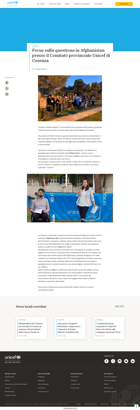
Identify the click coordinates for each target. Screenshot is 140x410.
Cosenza (35, 46)
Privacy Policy (104, 404)
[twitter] (7, 88)
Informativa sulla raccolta (70, 408)
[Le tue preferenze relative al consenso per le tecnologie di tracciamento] (136, 406)
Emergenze (41, 380)
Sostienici (98, 4)
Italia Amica (41, 388)
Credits (78, 404)
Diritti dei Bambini (43, 384)
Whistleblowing (9, 391)
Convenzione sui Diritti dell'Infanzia (16, 384)
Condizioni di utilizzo (90, 404)
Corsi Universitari (43, 391)
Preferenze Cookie (129, 404)
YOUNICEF (74, 380)
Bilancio (7, 380)
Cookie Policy (116, 404)
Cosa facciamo (55, 4)
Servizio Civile (75, 388)
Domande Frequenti (110, 391)
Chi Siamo (41, 4)
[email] (7, 94)
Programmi (41, 377)
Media (67, 4)
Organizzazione (9, 377)
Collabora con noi (10, 395)
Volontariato (75, 377)
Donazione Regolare (110, 377)
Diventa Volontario (82, 4)
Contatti (7, 388)
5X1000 (106, 384)
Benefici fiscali (108, 388)
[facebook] (7, 83)
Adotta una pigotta (110, 380)
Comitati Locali (75, 384)
